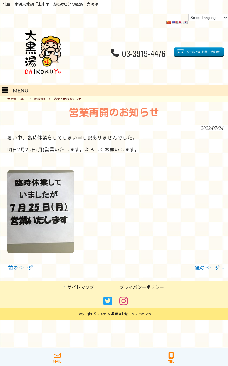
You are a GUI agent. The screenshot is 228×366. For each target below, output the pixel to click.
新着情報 (40, 99)
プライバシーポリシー (142, 287)
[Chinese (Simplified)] (168, 22)
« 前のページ (18, 268)
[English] (174, 22)
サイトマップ (80, 287)
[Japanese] (179, 22)
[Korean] (185, 22)
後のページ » (209, 268)
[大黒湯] (43, 72)
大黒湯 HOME (17, 99)
